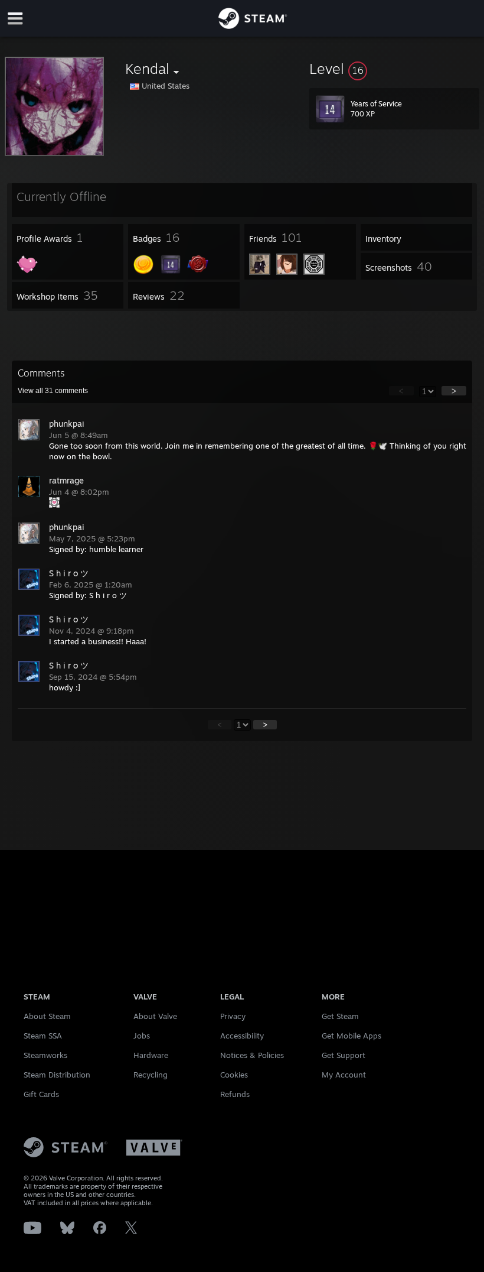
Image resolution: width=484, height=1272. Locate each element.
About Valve (155, 1016)
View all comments (53, 391)
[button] (394, 68)
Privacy (233, 1016)
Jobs (141, 1035)
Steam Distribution (57, 1074)
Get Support (343, 1055)
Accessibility (242, 1035)
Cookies (234, 1074)
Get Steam (340, 1016)
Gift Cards (41, 1094)
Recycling (150, 1074)
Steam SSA (43, 1035)
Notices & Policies (252, 1055)
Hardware (150, 1055)
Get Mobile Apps (351, 1035)
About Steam (47, 1016)
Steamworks (45, 1055)
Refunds (235, 1094)
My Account (344, 1074)
